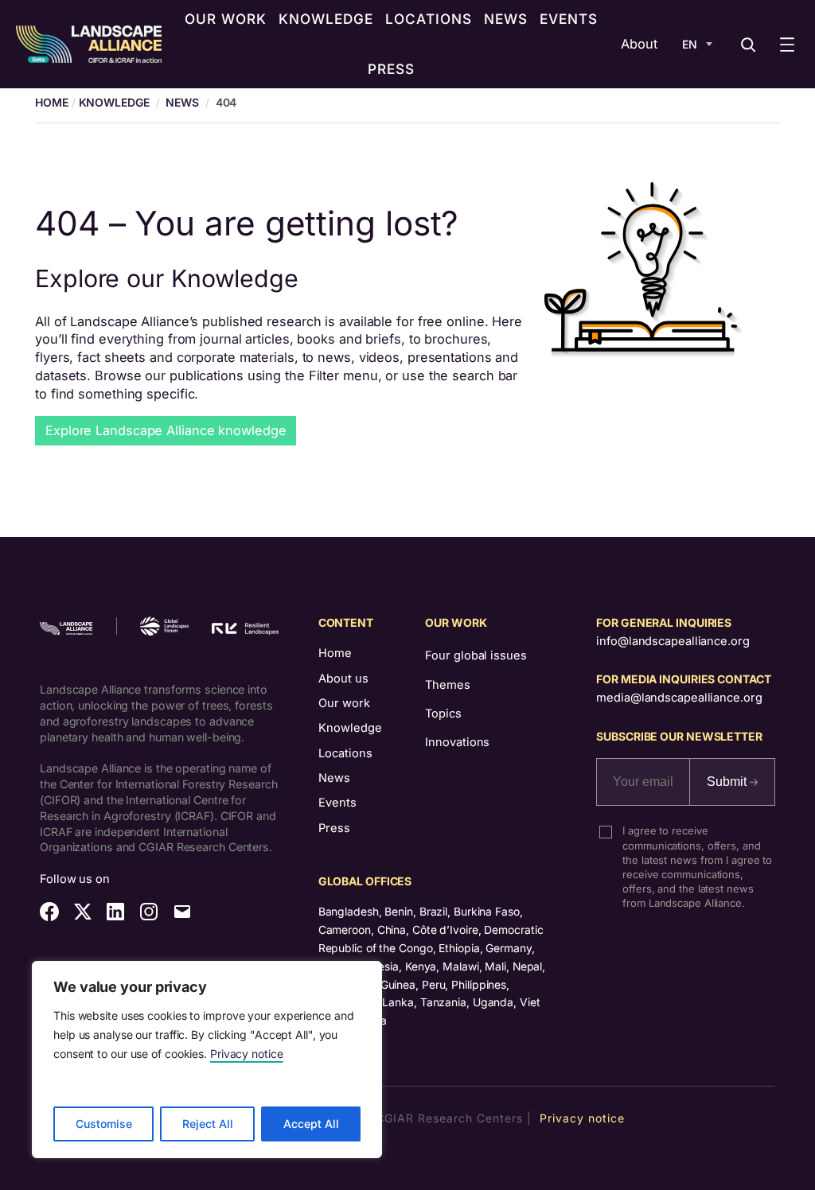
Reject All (207, 1123)
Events (337, 802)
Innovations (457, 742)
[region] (207, 1059)
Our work (344, 703)
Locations (345, 753)
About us (343, 678)
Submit (728, 781)
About (639, 44)
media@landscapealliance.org (679, 697)
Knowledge (114, 102)
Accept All (311, 1123)
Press (334, 828)
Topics (443, 713)
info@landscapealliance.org (672, 641)
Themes (447, 685)
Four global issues (475, 655)
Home (335, 653)
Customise (104, 1123)
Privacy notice (246, 1053)
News (182, 102)
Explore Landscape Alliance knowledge (165, 430)
